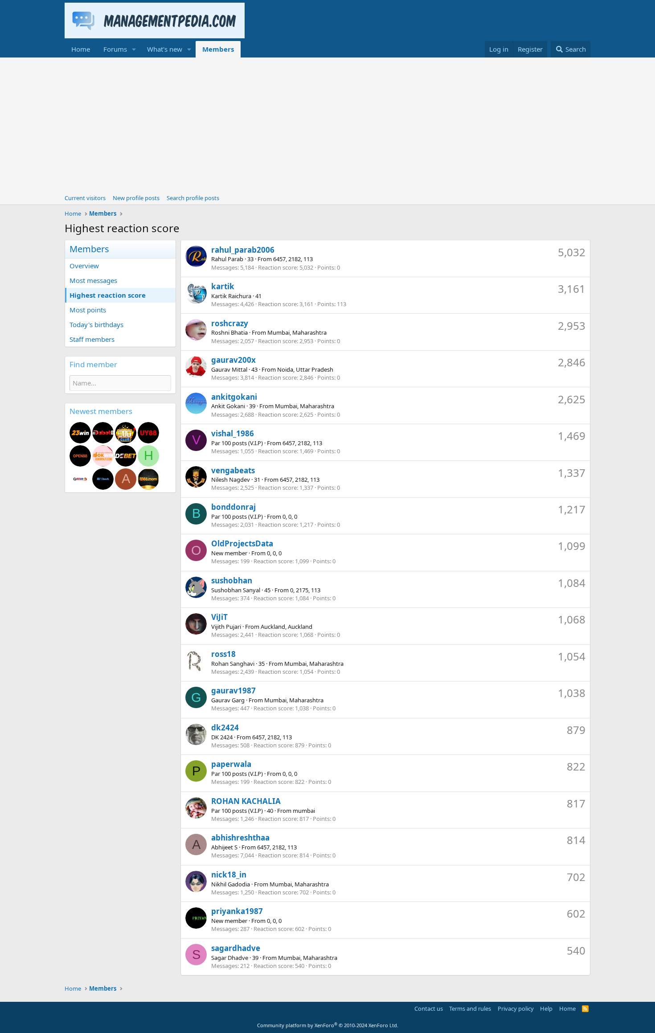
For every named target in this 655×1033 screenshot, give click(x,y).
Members (218, 49)
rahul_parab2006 (242, 250)
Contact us (428, 1008)
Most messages (93, 280)
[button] (134, 49)
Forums (115, 49)
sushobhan (231, 580)
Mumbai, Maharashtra (297, 332)
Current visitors (85, 198)
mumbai (304, 811)
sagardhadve (235, 948)
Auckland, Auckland (286, 627)
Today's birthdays (96, 324)
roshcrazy (229, 323)
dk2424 (225, 727)
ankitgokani (234, 397)
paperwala (231, 764)
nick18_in (228, 874)
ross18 (223, 654)
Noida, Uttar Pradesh (305, 369)
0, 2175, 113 (305, 590)
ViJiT (219, 617)
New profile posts (136, 198)
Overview (84, 265)
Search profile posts (193, 198)
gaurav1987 (233, 690)
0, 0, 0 (289, 516)
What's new (164, 49)
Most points (88, 309)
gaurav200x (233, 360)
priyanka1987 (237, 911)
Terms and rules (470, 1008)
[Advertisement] (327, 124)
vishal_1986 (232, 433)
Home (80, 49)
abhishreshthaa (240, 837)
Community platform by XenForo (327, 1025)
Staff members (92, 339)
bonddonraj (233, 507)
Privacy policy (516, 1008)
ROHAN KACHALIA (246, 801)
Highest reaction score (108, 295)
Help (546, 1008)
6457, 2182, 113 (293, 259)
